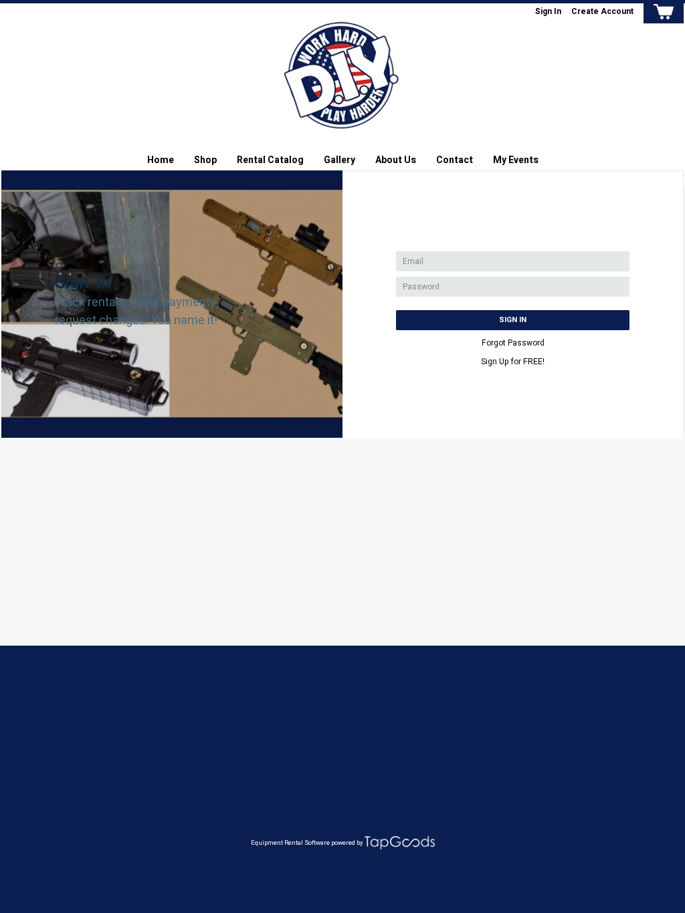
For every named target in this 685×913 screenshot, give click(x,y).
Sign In (548, 11)
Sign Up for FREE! (513, 362)
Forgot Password (513, 343)
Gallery (339, 160)
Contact (454, 160)
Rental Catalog (270, 160)
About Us (395, 160)
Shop (205, 160)
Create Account (602, 11)
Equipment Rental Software (290, 842)
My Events (516, 160)
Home (160, 160)
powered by (347, 842)
